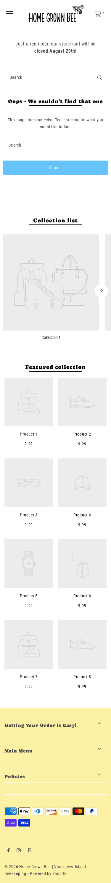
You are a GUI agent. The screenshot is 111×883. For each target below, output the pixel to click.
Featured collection (55, 367)
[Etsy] (29, 851)
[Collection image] (51, 282)
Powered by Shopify (48, 873)
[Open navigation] (9, 13)
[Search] (99, 77)
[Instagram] (19, 851)
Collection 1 (51, 337)
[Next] (101, 290)
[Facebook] (8, 851)
